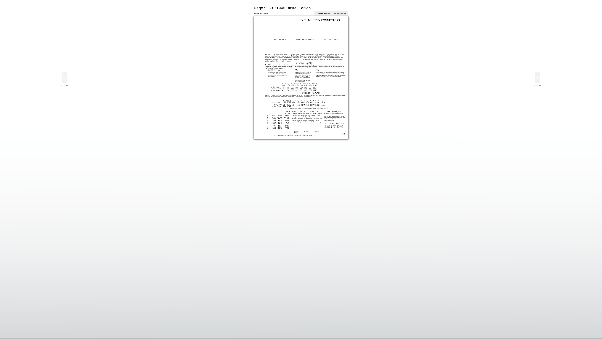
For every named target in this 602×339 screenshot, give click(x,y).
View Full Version (339, 13)
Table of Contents (323, 13)
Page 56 (537, 85)
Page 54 (64, 85)
